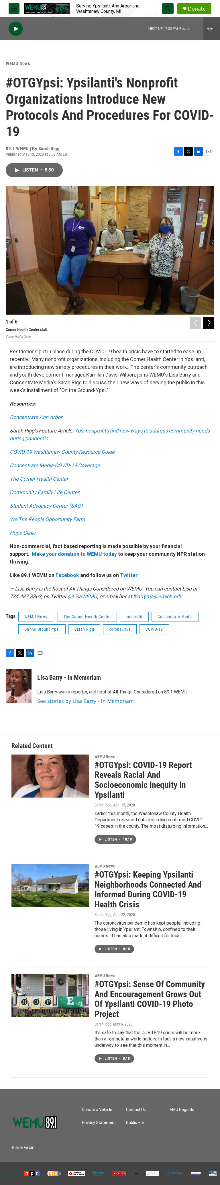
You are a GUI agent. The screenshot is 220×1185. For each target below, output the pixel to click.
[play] (15, 29)
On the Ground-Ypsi (42, 629)
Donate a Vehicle (97, 1110)
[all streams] (211, 28)
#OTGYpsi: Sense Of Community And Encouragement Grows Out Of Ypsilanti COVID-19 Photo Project (150, 999)
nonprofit (134, 616)
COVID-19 (154, 629)
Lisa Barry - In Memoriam (69, 677)
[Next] (208, 323)
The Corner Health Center (87, 616)
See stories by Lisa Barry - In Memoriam (85, 700)
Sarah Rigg (84, 629)
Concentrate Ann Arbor (36, 417)
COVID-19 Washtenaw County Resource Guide (62, 452)
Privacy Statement (99, 1122)
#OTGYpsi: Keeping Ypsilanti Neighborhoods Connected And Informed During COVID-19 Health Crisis (148, 889)
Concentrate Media (175, 616)
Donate (197, 9)
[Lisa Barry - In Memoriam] (19, 686)
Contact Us (136, 1110)
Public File (135, 1122)
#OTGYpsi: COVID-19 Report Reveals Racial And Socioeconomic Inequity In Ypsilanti (143, 780)
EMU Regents (182, 1110)
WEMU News (18, 63)
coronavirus (120, 629)
